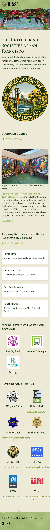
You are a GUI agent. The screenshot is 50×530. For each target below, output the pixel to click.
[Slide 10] (18, 26)
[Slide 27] (38, 26)
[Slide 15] (24, 26)
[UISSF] (10, 4)
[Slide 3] (10, 26)
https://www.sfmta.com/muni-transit (37, 498)
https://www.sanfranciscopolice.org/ (13, 438)
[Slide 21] (31, 26)
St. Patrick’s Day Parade (13, 243)
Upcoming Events (10, 138)
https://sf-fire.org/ (12, 467)
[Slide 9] (17, 26)
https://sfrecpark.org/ (36, 412)
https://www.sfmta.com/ (12, 496)
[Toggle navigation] (44, 4)
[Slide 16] (25, 26)
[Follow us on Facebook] (3, 524)
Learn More (6, 221)
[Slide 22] (32, 26)
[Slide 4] (11, 26)
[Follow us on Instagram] (8, 524)
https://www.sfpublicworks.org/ (37, 467)
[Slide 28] (39, 26)
